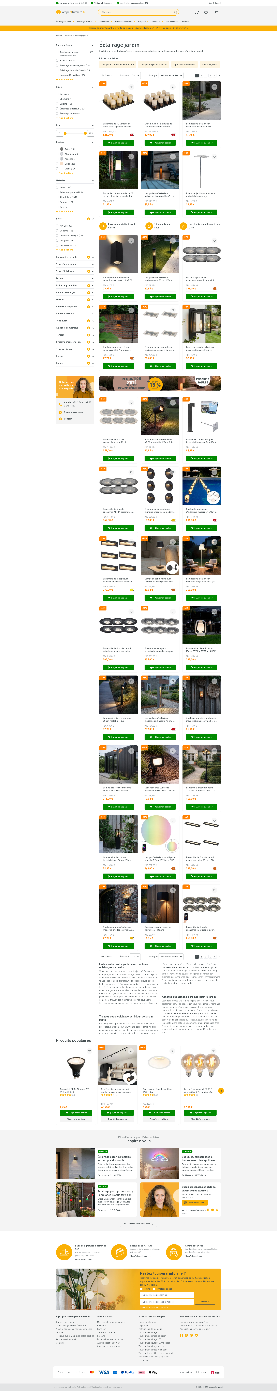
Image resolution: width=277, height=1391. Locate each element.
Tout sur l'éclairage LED (149, 1339)
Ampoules (156, 22)
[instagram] (212, 1212)
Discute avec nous (73, 412)
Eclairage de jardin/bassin (75, 70)
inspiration (143, 1326)
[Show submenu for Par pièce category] (147, 21)
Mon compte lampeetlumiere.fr (112, 1322)
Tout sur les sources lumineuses (154, 1343)
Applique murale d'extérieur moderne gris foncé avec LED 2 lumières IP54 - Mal (118, 929)
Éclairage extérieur (85, 22)
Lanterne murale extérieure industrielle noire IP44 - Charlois (200, 349)
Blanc (70, 169)
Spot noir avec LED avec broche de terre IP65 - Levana (160, 789)
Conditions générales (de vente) (71, 1326)
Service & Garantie (106, 1332)
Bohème (66, 231)
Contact (68, 419)
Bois (64, 207)
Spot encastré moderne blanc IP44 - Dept (158, 1090)
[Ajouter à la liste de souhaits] (131, 87)
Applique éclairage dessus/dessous (77, 54)
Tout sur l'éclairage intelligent (152, 1350)
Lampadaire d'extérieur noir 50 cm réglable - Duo (117, 719)
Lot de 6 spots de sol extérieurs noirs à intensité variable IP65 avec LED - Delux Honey (200, 279)
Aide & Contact (215, 3)
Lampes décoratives (73, 75)
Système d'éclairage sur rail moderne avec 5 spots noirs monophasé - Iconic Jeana (115, 1091)
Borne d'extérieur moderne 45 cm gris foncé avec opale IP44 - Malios (118, 195)
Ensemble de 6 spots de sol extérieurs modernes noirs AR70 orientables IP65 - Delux (118, 650)
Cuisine (66, 104)
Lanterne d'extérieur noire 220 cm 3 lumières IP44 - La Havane (200, 789)
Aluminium (72, 154)
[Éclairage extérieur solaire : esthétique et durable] (75, 1163)
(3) (197, 1095)
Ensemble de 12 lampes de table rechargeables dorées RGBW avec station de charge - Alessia (118, 125)
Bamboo (66, 202)
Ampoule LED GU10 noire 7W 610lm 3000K (74, 1090)
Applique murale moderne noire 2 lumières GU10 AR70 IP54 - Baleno (117, 279)
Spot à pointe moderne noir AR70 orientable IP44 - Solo (159, 441)
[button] (138, 28)
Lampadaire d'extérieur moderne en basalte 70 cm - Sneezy (159, 720)
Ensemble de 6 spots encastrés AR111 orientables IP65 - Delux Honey (118, 511)
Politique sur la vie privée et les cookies (75, 1336)
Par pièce (142, 22)
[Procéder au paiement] (219, 75)
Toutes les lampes (147, 1322)
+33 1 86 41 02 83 (82, 402)
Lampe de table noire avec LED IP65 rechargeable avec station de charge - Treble (159, 580)
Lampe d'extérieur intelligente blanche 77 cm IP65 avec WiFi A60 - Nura (160, 859)
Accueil (59, 36)
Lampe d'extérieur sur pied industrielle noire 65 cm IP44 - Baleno (201, 441)
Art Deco (66, 226)
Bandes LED (67, 61)
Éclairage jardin (81, 36)
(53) (156, 1095)
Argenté (70, 159)
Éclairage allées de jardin (75, 65)
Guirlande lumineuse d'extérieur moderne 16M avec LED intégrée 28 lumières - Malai (201, 511)
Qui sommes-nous (65, 1322)
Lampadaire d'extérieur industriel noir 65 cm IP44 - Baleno (200, 125)
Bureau (65, 94)
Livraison (101, 1329)
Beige (70, 164)
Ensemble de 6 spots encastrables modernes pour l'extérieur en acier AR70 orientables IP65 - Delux (159, 650)
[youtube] (196, 1335)
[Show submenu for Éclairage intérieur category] (73, 21)
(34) (73, 1095)
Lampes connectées (123, 22)
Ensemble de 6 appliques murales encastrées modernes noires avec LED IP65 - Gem (160, 511)
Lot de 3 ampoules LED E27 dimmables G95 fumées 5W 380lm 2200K (198, 1091)
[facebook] (208, 1212)
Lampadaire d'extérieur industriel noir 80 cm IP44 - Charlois (117, 859)
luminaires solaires (131, 1000)
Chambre (66, 99)
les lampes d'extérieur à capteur (142, 990)
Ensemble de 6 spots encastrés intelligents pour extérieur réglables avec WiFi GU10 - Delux (201, 929)
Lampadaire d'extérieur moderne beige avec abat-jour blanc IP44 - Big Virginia (201, 580)
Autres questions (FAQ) (108, 1343)
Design (66, 241)
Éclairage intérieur (64, 22)
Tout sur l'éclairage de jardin (152, 1336)
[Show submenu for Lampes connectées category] (134, 21)
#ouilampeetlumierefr (66, 1339)
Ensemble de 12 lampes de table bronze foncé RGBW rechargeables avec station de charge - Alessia (160, 125)
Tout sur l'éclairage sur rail (151, 1346)
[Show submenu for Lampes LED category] (111, 21)
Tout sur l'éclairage (147, 1332)
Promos (185, 22)
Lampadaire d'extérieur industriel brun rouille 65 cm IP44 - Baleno (159, 195)
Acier (70, 149)
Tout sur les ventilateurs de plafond (155, 1353)
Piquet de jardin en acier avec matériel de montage (201, 195)
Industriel (68, 245)
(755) (115, 1095)
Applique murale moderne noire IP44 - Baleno (158, 928)
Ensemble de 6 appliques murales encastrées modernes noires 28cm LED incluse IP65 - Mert (118, 580)
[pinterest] (217, 1212)
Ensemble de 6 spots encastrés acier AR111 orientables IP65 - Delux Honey (115, 441)
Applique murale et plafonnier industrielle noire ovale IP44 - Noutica (201, 720)
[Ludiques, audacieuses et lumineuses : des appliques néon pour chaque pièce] (159, 1163)
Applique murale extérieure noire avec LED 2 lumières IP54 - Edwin (117, 349)
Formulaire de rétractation (110, 1339)
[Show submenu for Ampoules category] (162, 21)
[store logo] (70, 12)
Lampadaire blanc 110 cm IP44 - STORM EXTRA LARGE (201, 650)
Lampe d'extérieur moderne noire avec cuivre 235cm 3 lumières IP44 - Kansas (117, 789)
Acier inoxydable (71, 192)
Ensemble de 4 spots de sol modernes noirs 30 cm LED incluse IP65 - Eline (200, 859)
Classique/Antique (72, 236)
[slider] (65, 133)
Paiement (101, 1326)
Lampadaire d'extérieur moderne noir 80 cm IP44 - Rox (158, 279)
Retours (101, 1336)
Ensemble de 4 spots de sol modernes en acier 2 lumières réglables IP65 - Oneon (160, 349)
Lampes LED (104, 22)
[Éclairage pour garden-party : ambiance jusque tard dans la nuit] (75, 1199)
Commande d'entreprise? (109, 1346)
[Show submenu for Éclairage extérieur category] (95, 21)
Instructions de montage (150, 1329)
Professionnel (172, 22)
